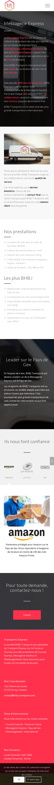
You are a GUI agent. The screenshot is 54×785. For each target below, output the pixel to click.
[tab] (9, 472)
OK (19, 779)
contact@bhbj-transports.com (19, 695)
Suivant (52, 461)
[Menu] (46, 5)
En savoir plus (33, 779)
